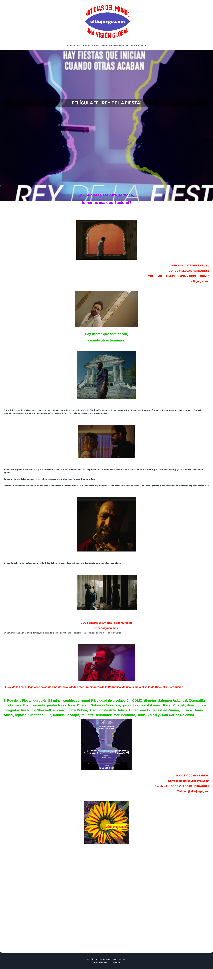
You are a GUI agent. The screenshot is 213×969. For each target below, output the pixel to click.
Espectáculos (73, 45)
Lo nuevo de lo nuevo (136, 45)
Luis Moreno (114, 962)
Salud (104, 45)
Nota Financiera (116, 45)
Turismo (86, 45)
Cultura (95, 45)
